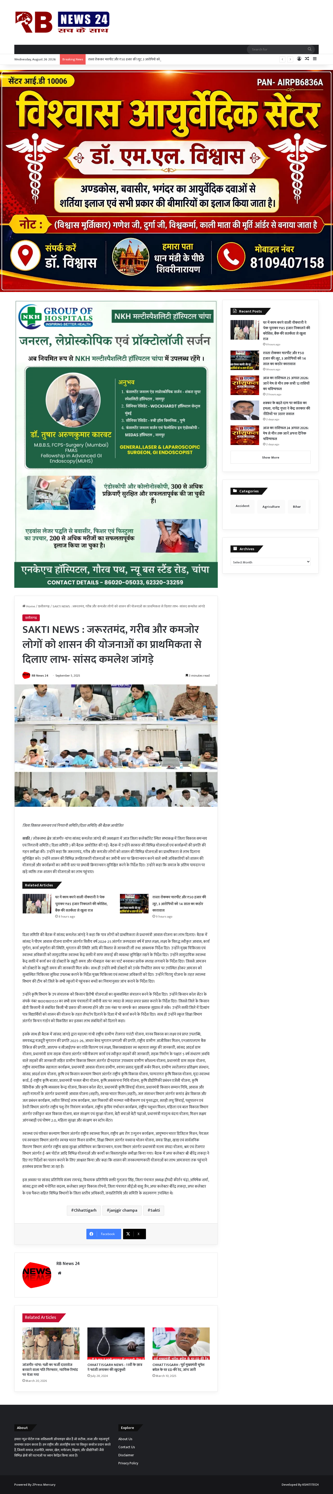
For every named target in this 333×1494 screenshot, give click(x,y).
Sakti (155, 1210)
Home (30, 606)
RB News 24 (40, 675)
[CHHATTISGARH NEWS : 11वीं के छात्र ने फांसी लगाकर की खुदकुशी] (116, 1343)
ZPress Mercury (43, 1484)
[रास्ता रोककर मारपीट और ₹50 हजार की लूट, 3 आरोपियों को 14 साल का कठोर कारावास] (134, 903)
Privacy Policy (128, 1463)
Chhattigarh (85, 1210)
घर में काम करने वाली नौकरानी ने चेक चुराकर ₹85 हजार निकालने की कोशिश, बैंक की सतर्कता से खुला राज (81, 903)
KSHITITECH (310, 1484)
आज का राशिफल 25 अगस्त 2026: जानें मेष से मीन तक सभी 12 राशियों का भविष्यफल (286, 383)
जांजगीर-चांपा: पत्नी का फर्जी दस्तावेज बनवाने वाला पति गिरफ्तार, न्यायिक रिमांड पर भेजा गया (50, 1370)
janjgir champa (123, 1210)
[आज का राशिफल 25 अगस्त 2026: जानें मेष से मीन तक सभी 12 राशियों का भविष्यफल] (244, 385)
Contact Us (126, 1447)
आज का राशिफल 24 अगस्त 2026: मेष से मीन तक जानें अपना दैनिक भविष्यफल (286, 433)
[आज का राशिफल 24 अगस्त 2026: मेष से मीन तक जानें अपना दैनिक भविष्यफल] (244, 435)
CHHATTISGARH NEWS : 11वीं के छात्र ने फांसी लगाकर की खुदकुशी (114, 1367)
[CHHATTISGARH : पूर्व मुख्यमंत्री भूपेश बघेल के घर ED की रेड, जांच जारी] (181, 1343)
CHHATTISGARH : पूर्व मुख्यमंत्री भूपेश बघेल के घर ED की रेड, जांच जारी (178, 1367)
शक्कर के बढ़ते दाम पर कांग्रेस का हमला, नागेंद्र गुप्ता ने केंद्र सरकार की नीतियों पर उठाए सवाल (286, 408)
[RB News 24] (62, 22)
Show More (270, 457)
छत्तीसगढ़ (44, 606)
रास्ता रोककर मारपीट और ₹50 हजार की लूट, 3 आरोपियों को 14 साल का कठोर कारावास (141, 59)
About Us (125, 1439)
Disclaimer (126, 1455)
